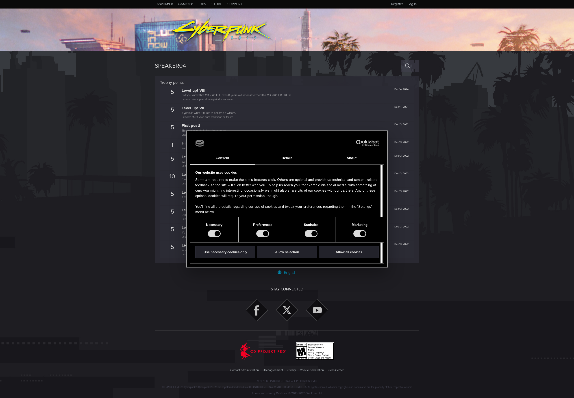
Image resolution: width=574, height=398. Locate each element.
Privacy (291, 370)
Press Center (336, 370)
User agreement (273, 370)
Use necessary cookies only (225, 252)
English (289, 272)
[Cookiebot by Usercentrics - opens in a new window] (359, 143)
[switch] (262, 233)
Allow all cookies (349, 252)
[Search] (407, 66)
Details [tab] (287, 158)
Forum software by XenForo (287, 393)
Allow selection (287, 252)
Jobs (202, 4)
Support (234, 4)
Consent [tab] (222, 158)
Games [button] (184, 4)
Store (216, 4)
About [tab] (352, 158)
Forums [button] (163, 4)
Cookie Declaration (312, 370)
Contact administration (244, 370)
